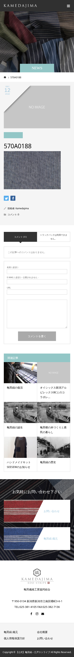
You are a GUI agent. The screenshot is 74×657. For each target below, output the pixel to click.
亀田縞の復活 (15, 387)
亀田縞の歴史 (48, 462)
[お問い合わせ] (37, 501)
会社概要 (42, 632)
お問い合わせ (45, 638)
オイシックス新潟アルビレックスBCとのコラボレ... (53, 392)
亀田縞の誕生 (15, 427)
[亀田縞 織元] (37, 528)
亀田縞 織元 (11, 632)
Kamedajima (22, 208)
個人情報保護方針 (14, 638)
